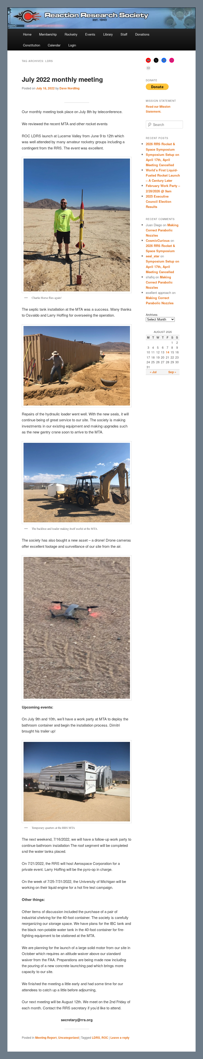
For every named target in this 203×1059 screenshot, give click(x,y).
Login (72, 45)
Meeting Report (46, 1037)
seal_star (152, 256)
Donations (142, 34)
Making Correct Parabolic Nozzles (162, 230)
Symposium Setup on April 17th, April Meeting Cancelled (162, 159)
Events (90, 34)
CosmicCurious (158, 240)
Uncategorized (68, 1037)
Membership (48, 34)
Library (108, 34)
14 (167, 352)
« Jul (153, 372)
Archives (151, 314)
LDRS (96, 1037)
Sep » (172, 372)
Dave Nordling (69, 88)
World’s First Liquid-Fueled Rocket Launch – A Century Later (163, 175)
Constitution (31, 45)
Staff (124, 34)
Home (27, 34)
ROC (105, 1037)
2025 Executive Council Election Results (158, 201)
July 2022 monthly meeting (62, 79)
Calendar (54, 45)
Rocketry (71, 34)
